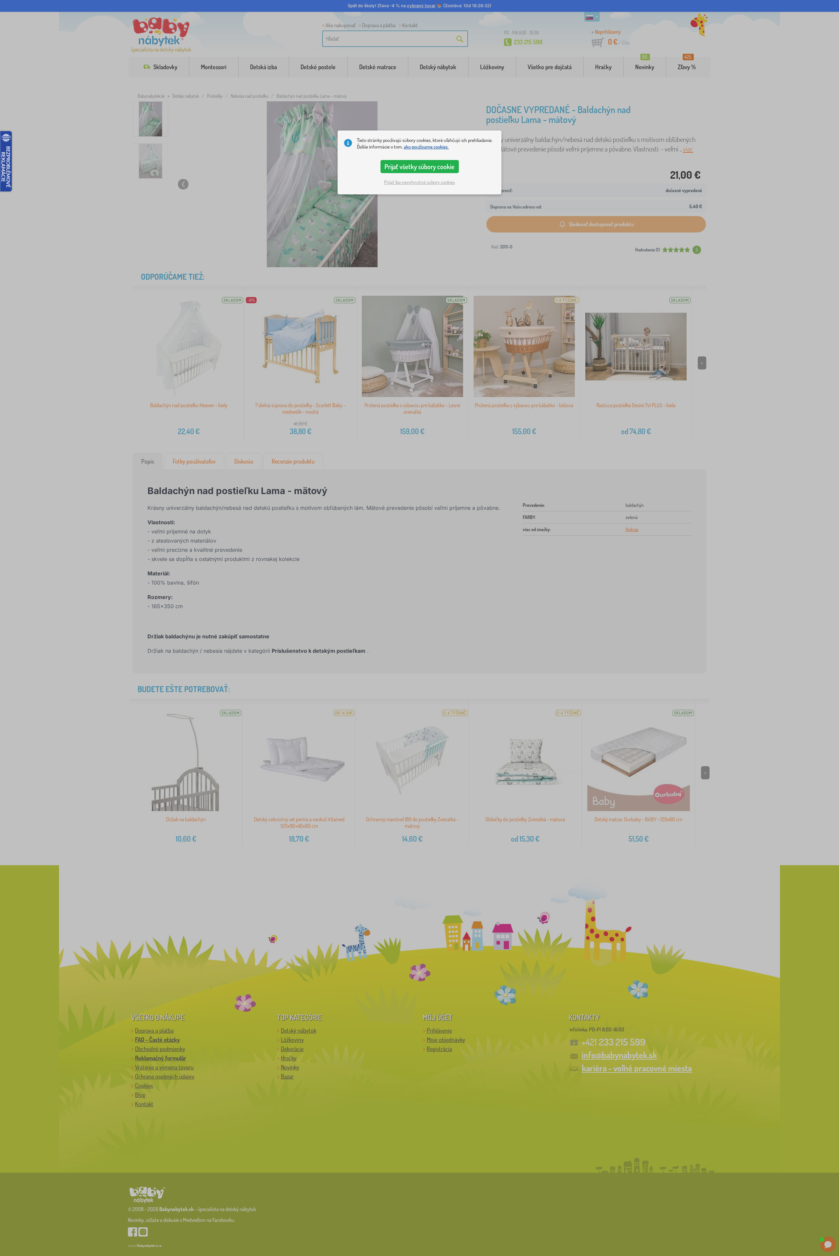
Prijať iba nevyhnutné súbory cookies (419, 182)
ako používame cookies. (426, 147)
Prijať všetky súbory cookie (419, 166)
